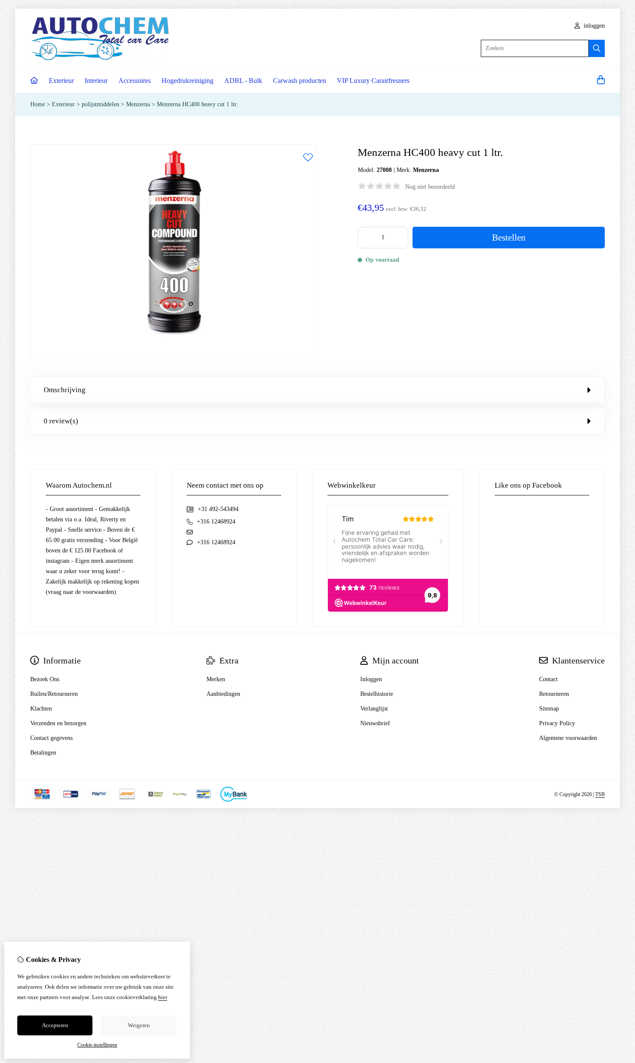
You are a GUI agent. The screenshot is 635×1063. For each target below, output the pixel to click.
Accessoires (134, 80)
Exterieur (61, 80)
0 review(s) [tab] (61, 421)
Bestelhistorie (376, 694)
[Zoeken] (597, 48)
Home (37, 104)
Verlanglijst (374, 708)
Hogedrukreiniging (187, 80)
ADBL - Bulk (243, 80)
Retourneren (554, 694)
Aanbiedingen (223, 694)
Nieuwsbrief (375, 723)
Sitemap (549, 708)
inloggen (593, 25)
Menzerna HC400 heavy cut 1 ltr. (197, 104)
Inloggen (371, 679)
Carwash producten (299, 80)
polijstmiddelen (100, 104)
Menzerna (139, 104)
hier (162, 997)
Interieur (96, 80)
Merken (215, 679)
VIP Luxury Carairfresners (373, 80)
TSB (600, 794)
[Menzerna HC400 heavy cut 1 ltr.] (174, 358)
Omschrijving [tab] (65, 390)
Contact (548, 679)
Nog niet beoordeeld (430, 187)
